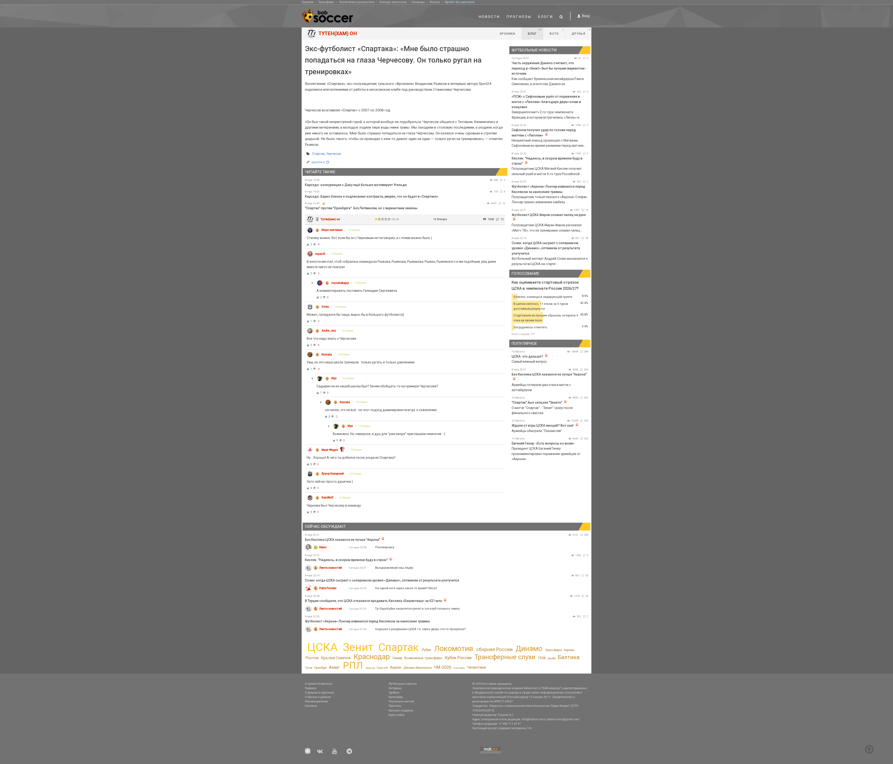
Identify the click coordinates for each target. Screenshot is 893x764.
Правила (307, 2)
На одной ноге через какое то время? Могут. (406, 588)
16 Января (354, 230)
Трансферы (326, 2)
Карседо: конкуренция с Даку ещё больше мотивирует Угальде (356, 185)
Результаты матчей (401, 701)
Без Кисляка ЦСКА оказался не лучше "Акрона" (549, 374)
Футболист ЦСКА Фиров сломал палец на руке (549, 215)
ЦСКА (322, 647)
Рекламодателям (316, 701)
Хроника (507, 33)
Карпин (569, 650)
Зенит (358, 647)
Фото (556, 31)
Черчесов (333, 154)
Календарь (396, 697)
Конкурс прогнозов (393, 2)
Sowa (325, 306)
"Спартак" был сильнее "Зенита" (537, 402)
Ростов (312, 657)
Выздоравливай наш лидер (394, 567)
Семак (397, 658)
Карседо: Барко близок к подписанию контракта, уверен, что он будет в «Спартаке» (371, 196)
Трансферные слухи (504, 657)
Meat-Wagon (330, 450)
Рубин (426, 650)
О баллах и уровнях (318, 697)
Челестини (476, 667)
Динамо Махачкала (417, 667)
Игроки (435, 2)
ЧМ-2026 (442, 667)
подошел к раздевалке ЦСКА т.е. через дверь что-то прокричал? (420, 629)
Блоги (545, 17)
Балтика (569, 657)
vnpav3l (320, 254)
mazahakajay (340, 283)
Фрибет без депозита (459, 2)
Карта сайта (396, 715)
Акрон (395, 667)
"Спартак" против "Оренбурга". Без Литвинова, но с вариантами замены (361, 208)
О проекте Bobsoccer (319, 683)
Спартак (318, 154)
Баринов (370, 668)
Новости (489, 17)
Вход (586, 16)
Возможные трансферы (423, 658)
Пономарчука (384, 547)
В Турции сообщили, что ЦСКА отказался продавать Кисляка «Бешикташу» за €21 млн (373, 601)
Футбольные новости (403, 683)
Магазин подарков (401, 710)
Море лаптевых (332, 230)
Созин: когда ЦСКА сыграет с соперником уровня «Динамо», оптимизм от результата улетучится (546, 248)
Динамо (529, 648)
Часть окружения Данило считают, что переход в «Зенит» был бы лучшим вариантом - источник (549, 68)
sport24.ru (318, 162)
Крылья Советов (336, 658)
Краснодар (371, 656)
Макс (323, 547)
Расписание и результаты (357, 2)
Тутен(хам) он (330, 219)
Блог (535, 31)
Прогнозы (519, 17)
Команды (418, 2)
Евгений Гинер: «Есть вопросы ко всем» (543, 443)
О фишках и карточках (319, 692)
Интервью (395, 688)
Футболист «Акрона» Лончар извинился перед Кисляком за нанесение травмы (367, 621)
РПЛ (353, 665)
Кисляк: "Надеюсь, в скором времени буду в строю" (346, 560)
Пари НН (382, 667)
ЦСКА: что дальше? (527, 356)
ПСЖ (542, 658)
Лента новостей (330, 567)
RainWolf (327, 497)
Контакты (311, 706)
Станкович (459, 668)
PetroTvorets (328, 588)
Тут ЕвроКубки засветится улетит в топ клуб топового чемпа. (417, 608)
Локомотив (453, 648)
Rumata (327, 354)
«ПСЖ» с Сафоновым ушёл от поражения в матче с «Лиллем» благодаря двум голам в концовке (546, 102)
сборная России (494, 649)
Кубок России (458, 657)
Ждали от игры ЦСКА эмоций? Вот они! (543, 425)
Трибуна (394, 692)
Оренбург (320, 667)
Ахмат (334, 667)
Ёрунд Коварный (333, 473)
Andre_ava (329, 330)
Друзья (581, 31)
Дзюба (552, 658)
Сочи (308, 667)
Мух (334, 378)
